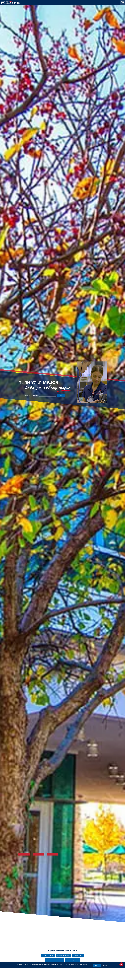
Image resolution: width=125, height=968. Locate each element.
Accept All (97, 965)
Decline (105, 965)
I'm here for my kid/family (73, 960)
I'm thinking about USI (48, 955)
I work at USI (78, 955)
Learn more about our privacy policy (29, 966)
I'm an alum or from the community (54, 960)
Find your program (31, 395)
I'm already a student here (63, 955)
